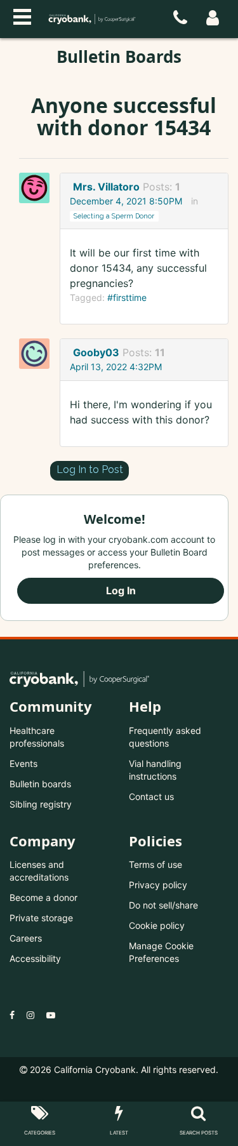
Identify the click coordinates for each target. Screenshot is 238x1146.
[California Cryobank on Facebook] (12, 1014)
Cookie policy (157, 925)
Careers (26, 938)
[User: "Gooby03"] (38, 353)
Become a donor (43, 897)
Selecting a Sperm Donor (114, 216)
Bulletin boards (40, 783)
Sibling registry (41, 804)
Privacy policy (158, 884)
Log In (121, 590)
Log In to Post (89, 469)
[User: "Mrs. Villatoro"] (38, 188)
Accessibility (35, 958)
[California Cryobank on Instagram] (30, 1014)
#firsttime (127, 297)
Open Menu (22, 15)
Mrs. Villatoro (106, 186)
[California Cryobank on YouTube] (50, 1014)
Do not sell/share (163, 905)
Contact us (151, 796)
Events (23, 763)
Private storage (41, 917)
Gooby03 (96, 352)
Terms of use (155, 864)
